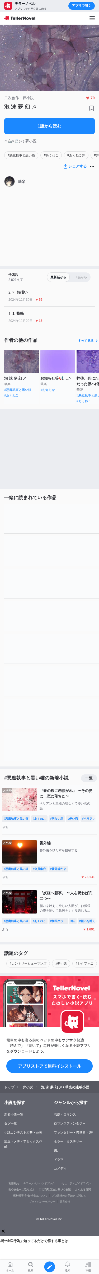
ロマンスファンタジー (70, 1123)
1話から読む (49, 126)
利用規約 (13, 1183)
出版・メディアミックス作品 (23, 1144)
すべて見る (86, 341)
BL (56, 1150)
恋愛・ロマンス (65, 1114)
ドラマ (58, 1159)
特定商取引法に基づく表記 (55, 1189)
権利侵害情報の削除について (30, 1195)
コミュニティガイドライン (75, 1183)
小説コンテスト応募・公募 (23, 1132)
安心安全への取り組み (21, 1189)
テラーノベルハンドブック (39, 1183)
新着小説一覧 (13, 1114)
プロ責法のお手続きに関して (69, 1195)
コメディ (60, 1168)
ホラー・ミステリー (68, 1141)
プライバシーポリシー (42, 1201)
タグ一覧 (10, 1123)
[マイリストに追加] (91, 108)
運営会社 (65, 1201)
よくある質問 (83, 1189)
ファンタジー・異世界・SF (73, 1132)
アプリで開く (81, 5)
